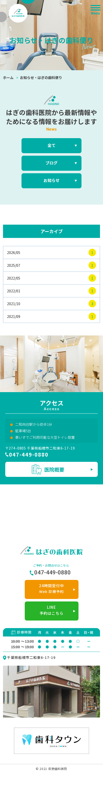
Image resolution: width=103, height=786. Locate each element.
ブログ (52, 163)
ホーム (8, 77)
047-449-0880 (28, 454)
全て (52, 145)
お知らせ (52, 180)
